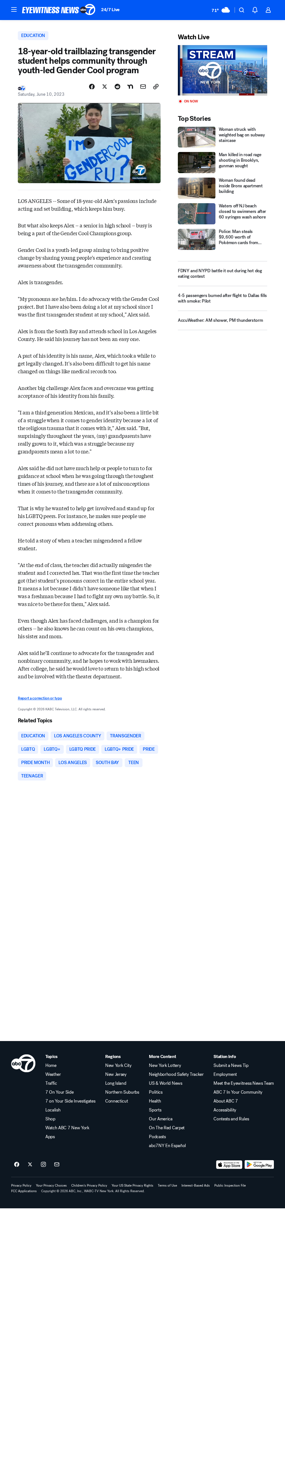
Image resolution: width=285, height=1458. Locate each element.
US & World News (165, 1083)
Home (50, 1065)
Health (155, 1101)
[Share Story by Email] (143, 86)
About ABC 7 (225, 1101)
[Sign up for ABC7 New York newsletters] (56, 1164)
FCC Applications (24, 1191)
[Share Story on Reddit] (117, 86)
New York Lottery (165, 1065)
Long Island (115, 1083)
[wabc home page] (23, 1063)
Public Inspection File (230, 1185)
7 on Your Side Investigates (70, 1101)
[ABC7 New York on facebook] (16, 1164)
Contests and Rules (231, 1119)
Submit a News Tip (231, 1065)
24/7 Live (110, 10)
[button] (14, 9)
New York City (118, 1065)
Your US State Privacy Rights (132, 1185)
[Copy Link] (156, 86)
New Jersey (116, 1074)
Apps (50, 1137)
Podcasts (157, 1137)
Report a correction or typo (40, 698)
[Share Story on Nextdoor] (130, 86)
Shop (50, 1119)
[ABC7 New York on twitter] (30, 1164)
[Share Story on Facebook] (92, 86)
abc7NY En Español (167, 1145)
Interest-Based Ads (195, 1185)
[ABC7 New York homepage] (58, 10)
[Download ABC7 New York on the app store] (229, 1164)
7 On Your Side (59, 1092)
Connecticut (116, 1101)
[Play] (222, 70)
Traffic (51, 1083)
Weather (53, 1074)
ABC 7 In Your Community (237, 1092)
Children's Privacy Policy (89, 1185)
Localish (52, 1110)
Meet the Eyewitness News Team (243, 1083)
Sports (155, 1110)
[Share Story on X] (104, 86)
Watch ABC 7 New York (67, 1128)
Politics (155, 1092)
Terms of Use (167, 1185)
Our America (160, 1119)
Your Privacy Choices (51, 1185)
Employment (225, 1074)
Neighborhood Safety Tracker (176, 1074)
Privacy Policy (21, 1185)
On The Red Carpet (167, 1128)
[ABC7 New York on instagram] (43, 1164)
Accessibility (224, 1110)
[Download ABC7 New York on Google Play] (259, 1164)
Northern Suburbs (122, 1092)
